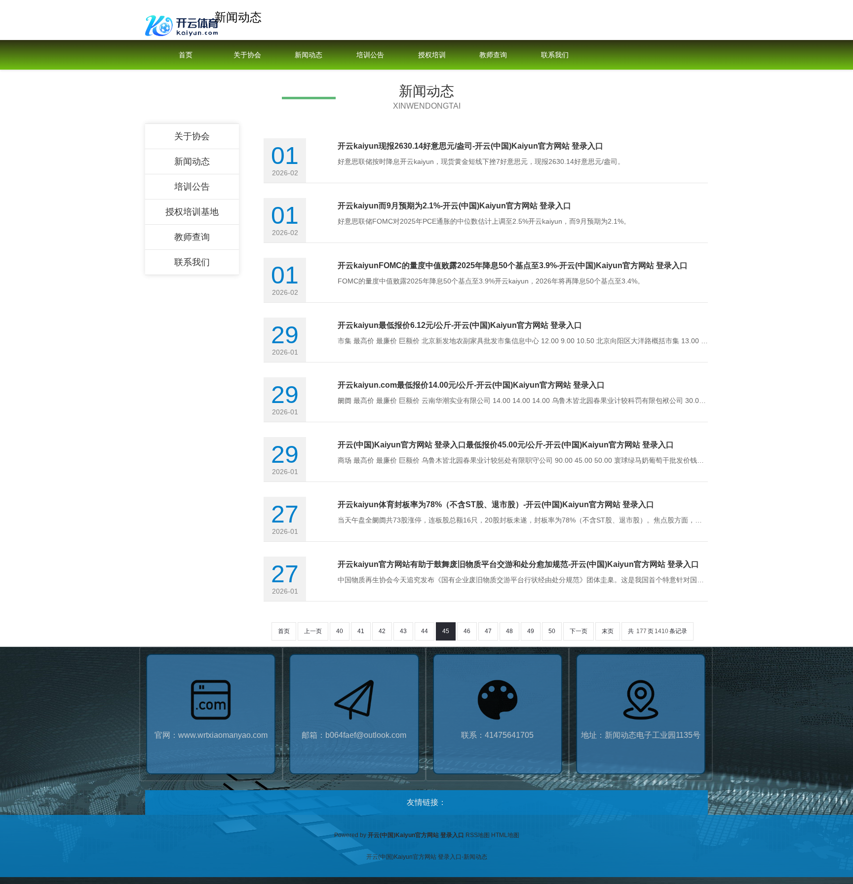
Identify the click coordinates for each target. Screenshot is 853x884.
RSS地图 (477, 835)
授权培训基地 (432, 69)
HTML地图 (505, 835)
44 (424, 631)
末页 (608, 631)
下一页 (578, 631)
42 (382, 631)
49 (530, 631)
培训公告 (370, 55)
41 (360, 631)
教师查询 (493, 55)
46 (467, 631)
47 (488, 631)
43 (403, 631)
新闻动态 (308, 55)
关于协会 (247, 55)
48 (509, 631)
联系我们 (555, 55)
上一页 (313, 631)
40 (339, 631)
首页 (186, 55)
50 (551, 631)
